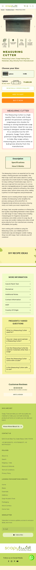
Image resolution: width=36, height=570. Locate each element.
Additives (5, 495)
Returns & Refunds (8, 466)
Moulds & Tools (10, 9)
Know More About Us (11, 426)
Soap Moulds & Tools (8, 498)
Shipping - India (7, 463)
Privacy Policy (6, 473)
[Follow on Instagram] (11, 561)
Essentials (5, 491)
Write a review (18, 394)
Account (27, 6)
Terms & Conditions (8, 470)
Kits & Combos (6, 505)
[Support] (25, 6)
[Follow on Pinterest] (14, 561)
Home (2, 9)
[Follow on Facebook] (9, 561)
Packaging (5, 502)
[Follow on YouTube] (17, 561)
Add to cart (18, 94)
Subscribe (19, 535)
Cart (33, 6)
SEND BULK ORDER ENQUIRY (17, 88)
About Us (5, 456)
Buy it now (18, 100)
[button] (18, 159)
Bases (4, 488)
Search (4, 459)
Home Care (5, 509)
